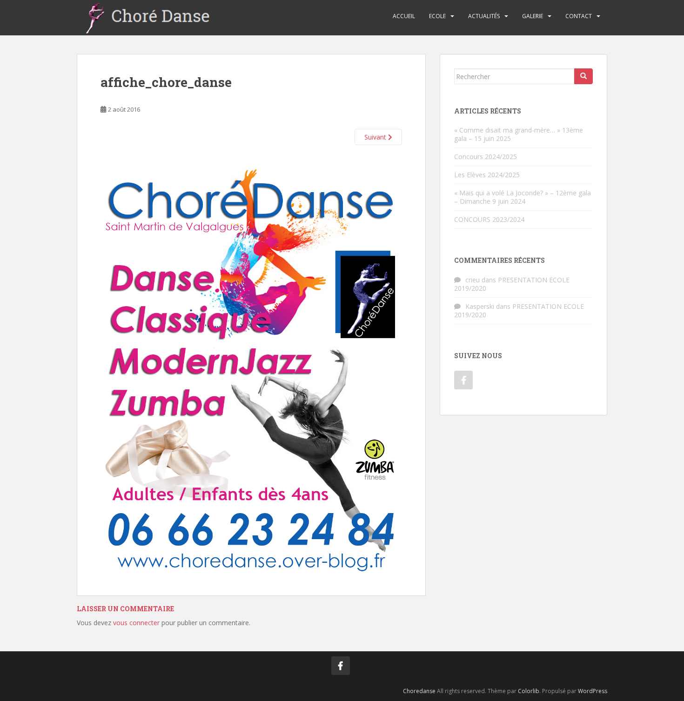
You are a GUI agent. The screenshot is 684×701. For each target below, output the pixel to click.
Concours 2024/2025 (485, 156)
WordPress (592, 691)
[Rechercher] (583, 76)
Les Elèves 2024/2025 (487, 174)
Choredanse (419, 691)
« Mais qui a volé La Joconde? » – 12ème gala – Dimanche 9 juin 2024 (522, 197)
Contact (578, 16)
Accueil (404, 16)
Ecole (437, 16)
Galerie (532, 16)
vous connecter (136, 622)
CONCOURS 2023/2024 (489, 219)
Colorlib (528, 691)
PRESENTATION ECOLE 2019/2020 (512, 284)
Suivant (376, 137)
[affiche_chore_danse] (251, 359)
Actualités (484, 16)
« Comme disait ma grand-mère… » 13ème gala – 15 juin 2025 (518, 134)
